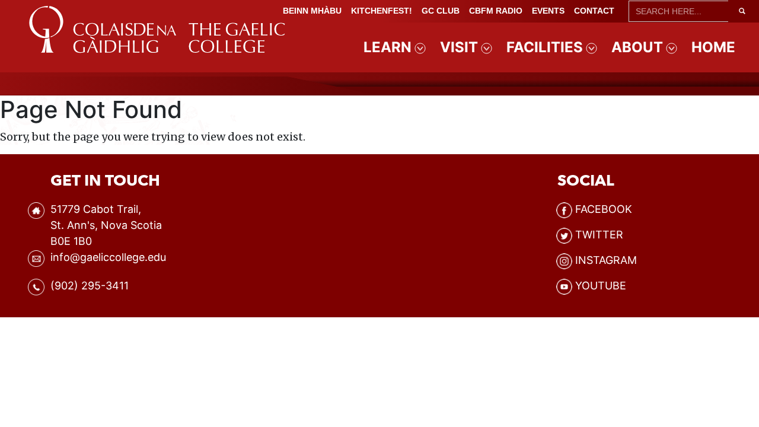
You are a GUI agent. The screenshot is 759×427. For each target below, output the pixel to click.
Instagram (606, 260)
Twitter (599, 234)
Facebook (603, 209)
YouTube (600, 285)
